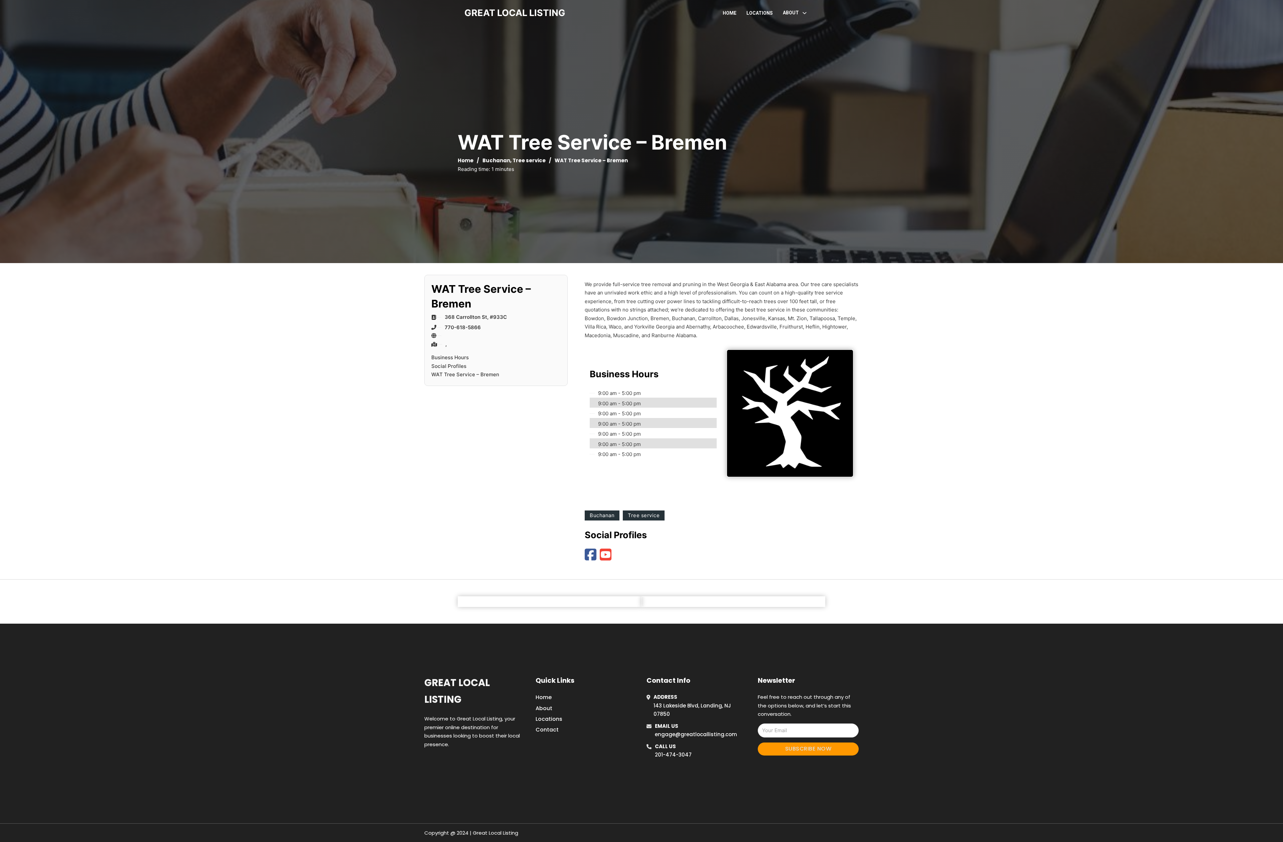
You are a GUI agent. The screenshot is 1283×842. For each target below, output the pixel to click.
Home (729, 13)
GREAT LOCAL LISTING (514, 12)
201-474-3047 (673, 754)
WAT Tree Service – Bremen (465, 374)
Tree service (529, 160)
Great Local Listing (457, 691)
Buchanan (496, 160)
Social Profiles (448, 366)
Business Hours (450, 357)
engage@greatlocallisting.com (696, 734)
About (544, 708)
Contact (547, 729)
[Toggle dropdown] (804, 13)
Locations (759, 13)
